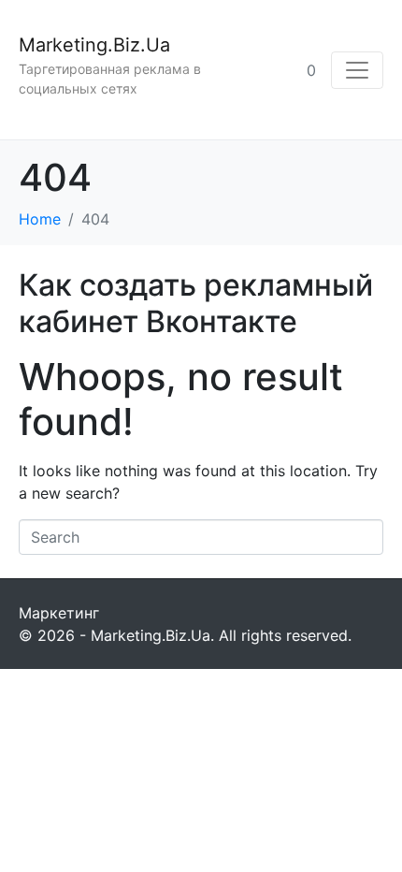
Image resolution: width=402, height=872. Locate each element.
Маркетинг (59, 612)
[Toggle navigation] (357, 70)
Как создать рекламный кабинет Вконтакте (196, 303)
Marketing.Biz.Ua (94, 45)
